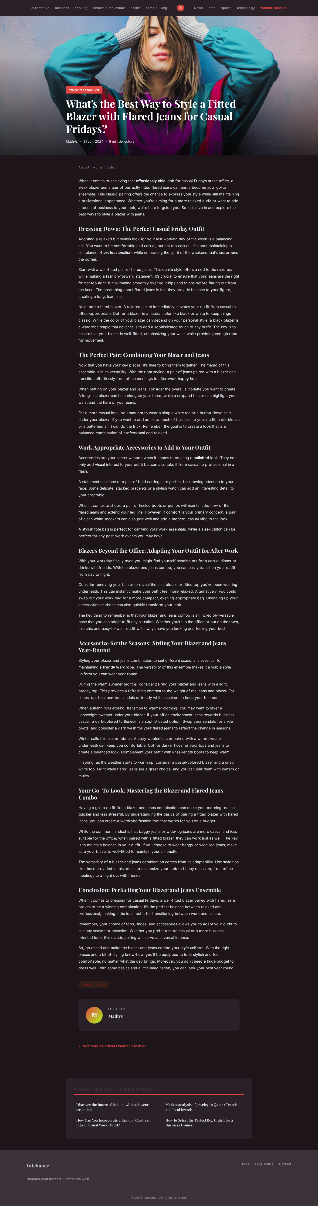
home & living (156, 8)
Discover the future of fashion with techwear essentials (112, 1107)
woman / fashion (273, 8)
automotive (40, 8)
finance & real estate (109, 8)
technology (246, 8)
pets (212, 8)
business (62, 8)
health (135, 8)
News (198, 8)
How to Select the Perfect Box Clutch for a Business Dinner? (199, 1122)
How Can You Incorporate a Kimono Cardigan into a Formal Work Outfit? (113, 1122)
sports (226, 8)
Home (244, 1164)
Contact (285, 1164)
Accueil (83, 167)
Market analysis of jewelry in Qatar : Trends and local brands (201, 1107)
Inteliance (38, 1165)
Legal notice (264, 1164)
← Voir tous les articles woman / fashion (112, 1046)
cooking (81, 8)
